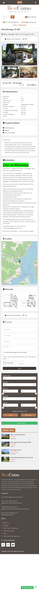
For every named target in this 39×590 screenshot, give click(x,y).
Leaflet (26, 284)
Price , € (5, 388)
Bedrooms (6, 396)
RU (32, 17)
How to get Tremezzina (11, 528)
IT (30, 17)
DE (28, 17)
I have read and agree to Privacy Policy (15, 352)
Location (5, 382)
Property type (7, 375)
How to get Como (9, 531)
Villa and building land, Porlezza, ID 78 (21, 457)
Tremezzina (22, 25)
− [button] (4, 246)
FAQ (5, 533)
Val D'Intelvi (13, 454)
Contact (6, 525)
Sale (6, 83)
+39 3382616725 (13, 22)
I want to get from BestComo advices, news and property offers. (19, 358)
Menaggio (11, 34)
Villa (17, 34)
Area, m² (5, 402)
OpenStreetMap (33, 284)
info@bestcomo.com (29, 22)
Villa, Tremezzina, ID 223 (17, 434)
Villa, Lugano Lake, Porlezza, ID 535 (20, 442)
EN (26, 17)
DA (35, 17)
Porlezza (12, 446)
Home (5, 34)
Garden (7, 130)
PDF (25, 39)
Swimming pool (9, 128)
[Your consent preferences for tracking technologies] (36, 587)
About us (6, 523)
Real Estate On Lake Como (12, 536)
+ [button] (4, 244)
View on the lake (10, 133)
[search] (13, 16)
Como (15, 25)
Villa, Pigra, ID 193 (15, 450)
